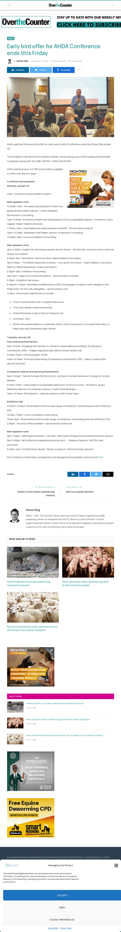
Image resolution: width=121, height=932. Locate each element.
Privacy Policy (66, 928)
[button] (116, 865)
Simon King (22, 61)
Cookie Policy (53, 928)
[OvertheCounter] (60, 5)
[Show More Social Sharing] (78, 70)
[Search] (112, 5)
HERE (100, 457)
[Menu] (9, 5)
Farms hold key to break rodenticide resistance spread (28, 583)
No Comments (59, 61)
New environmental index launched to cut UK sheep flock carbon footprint (32, 628)
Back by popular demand (80, 491)
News (10, 38)
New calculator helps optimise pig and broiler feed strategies (85, 583)
